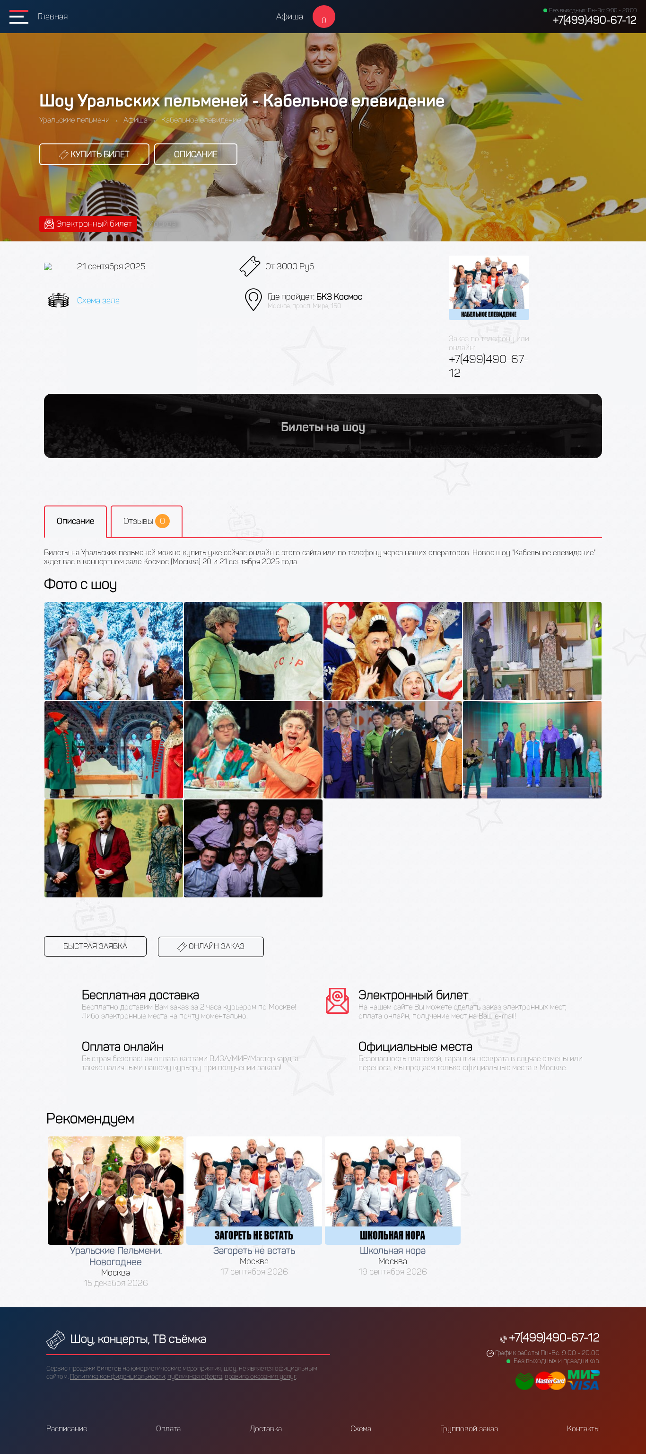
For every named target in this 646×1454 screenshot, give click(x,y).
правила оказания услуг (260, 1377)
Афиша (289, 16)
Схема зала (98, 300)
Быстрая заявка (95, 946)
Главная (53, 16)
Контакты (583, 1428)
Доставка (266, 1428)
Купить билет (99, 154)
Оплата (168, 1428)
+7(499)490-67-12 (595, 20)
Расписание (66, 1428)
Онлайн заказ (215, 946)
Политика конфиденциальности (117, 1377)
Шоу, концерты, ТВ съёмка (137, 1339)
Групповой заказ (469, 1428)
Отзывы (144, 521)
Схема (360, 1428)
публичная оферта (194, 1377)
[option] (115, 1212)
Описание (196, 154)
